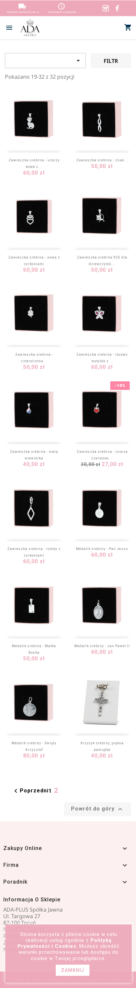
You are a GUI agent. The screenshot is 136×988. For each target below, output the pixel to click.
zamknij (72, 970)
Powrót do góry (97, 809)
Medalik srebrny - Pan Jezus (102, 549)
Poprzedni (30, 791)
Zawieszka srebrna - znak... (102, 160)
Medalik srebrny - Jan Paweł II (102, 646)
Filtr (111, 61)
